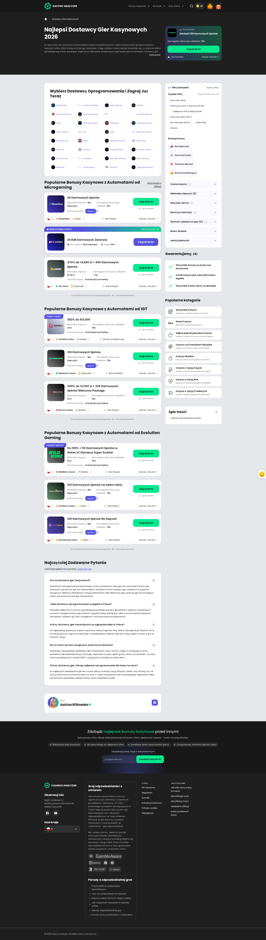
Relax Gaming (143, 158)
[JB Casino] (102, 273)
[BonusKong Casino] (102, 529)
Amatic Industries (90, 105)
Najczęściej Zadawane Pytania (186, 418)
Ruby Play (60, 167)
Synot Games (89, 167)
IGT (84, 132)
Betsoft (140, 105)
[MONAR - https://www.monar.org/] (114, 869)
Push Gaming (62, 158)
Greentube (114, 123)
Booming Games (90, 114)
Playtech (86, 149)
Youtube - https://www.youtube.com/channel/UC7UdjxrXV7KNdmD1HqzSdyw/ (56, 813)
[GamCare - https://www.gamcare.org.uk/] (95, 863)
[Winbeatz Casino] (193, 43)
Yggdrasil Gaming (145, 167)
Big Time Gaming (63, 114)
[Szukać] (192, 6)
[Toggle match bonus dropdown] (215, 212)
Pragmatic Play (116, 149)
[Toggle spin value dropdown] (215, 221)
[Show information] (189, 184)
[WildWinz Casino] (102, 459)
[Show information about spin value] (205, 222)
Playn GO (60, 149)
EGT (106, 114)
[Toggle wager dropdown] (215, 203)
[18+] (91, 856)
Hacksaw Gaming (144, 123)
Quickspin (87, 158)
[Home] (45, 19)
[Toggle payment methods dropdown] (215, 240)
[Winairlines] (102, 208)
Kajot (112, 132)
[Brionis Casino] (102, 397)
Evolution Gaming (144, 114)
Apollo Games (116, 105)
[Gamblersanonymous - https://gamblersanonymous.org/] (105, 863)
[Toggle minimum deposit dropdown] (215, 193)
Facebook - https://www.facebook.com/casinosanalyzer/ (47, 813)
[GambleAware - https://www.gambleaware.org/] (108, 856)
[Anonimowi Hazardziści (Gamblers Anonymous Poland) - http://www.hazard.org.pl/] (112, 863)
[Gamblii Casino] (102, 328)
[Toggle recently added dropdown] (215, 231)
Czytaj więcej (154, 54)
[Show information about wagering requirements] (192, 203)
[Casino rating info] (84, 219)
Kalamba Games (144, 132)
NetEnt (85, 141)
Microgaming (62, 141)
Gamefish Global (90, 123)
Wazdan (113, 167)
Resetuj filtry (213, 87)
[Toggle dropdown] (215, 184)
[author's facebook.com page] (155, 703)
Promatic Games (144, 149)
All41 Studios (61, 105)
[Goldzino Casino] (102, 495)
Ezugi (58, 123)
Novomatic (141, 141)
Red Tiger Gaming (118, 158)
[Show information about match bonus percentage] (194, 212)
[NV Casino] (102, 240)
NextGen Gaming (117, 141)
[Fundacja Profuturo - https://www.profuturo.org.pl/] (97, 869)
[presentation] (133, 759)
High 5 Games (62, 132)
